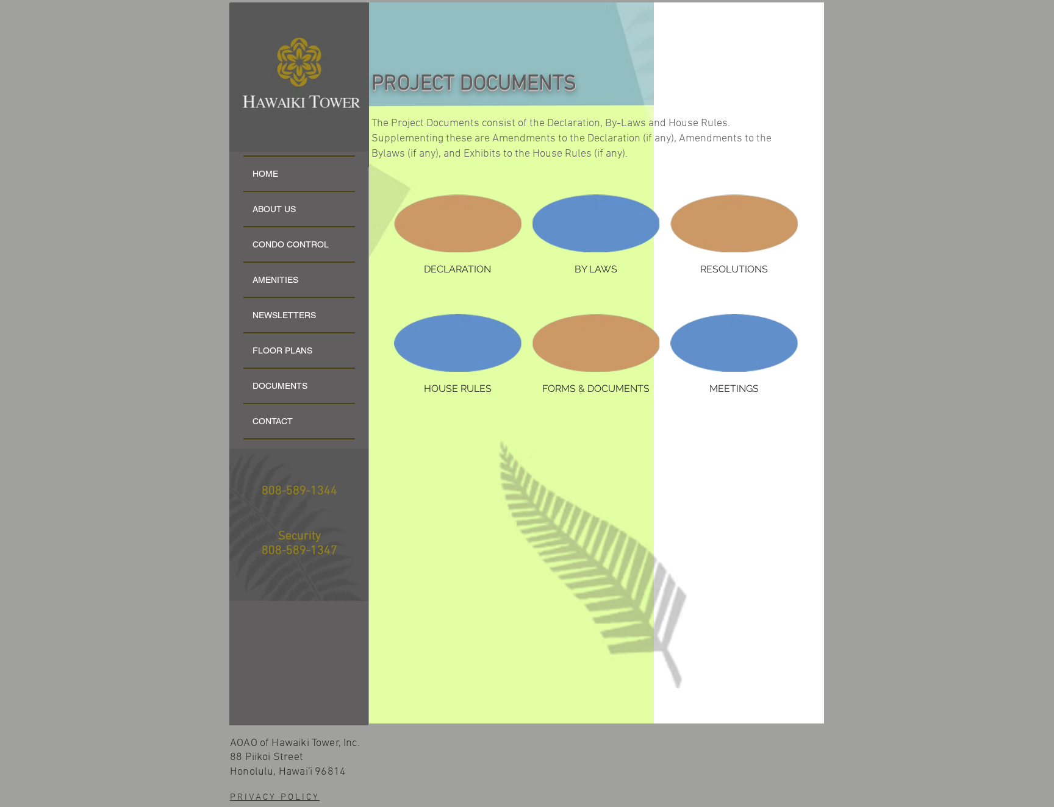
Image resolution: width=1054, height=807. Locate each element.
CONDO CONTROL (291, 244)
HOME (265, 174)
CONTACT (273, 421)
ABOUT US (274, 209)
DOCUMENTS (280, 386)
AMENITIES (275, 280)
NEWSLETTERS (284, 315)
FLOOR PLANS (282, 350)
